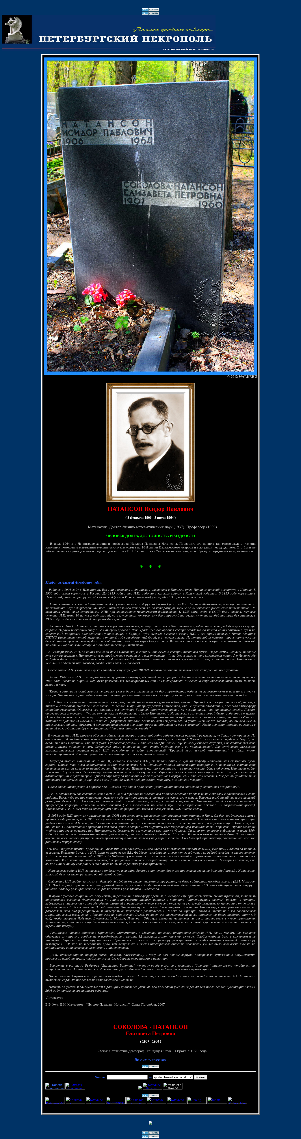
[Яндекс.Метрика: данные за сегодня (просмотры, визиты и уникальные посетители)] (237, 1100)
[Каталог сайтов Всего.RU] (157, 1102)
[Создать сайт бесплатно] (150, 10)
